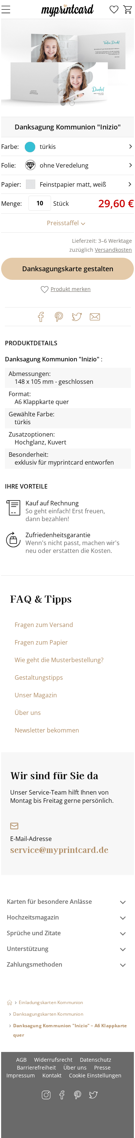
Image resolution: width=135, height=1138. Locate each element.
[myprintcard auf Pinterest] (78, 1095)
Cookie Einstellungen (95, 1075)
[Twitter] (77, 317)
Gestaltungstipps (39, 677)
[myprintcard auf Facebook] (62, 1095)
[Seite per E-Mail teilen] (94, 316)
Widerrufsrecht (53, 1059)
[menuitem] (114, 10)
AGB (21, 1059)
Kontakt (52, 1075)
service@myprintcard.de (59, 849)
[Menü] (10, 9)
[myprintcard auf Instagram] (47, 1095)
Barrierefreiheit (36, 1067)
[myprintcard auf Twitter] (94, 1095)
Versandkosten (113, 249)
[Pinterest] (59, 317)
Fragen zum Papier (41, 642)
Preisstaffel (63, 223)
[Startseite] (9, 1002)
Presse (102, 1067)
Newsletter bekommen (47, 730)
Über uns (28, 713)
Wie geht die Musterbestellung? (59, 660)
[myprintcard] (67, 16)
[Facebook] (41, 317)
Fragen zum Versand (44, 625)
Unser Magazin (36, 695)
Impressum (20, 1075)
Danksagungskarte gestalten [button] (67, 268)
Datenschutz (95, 1059)
